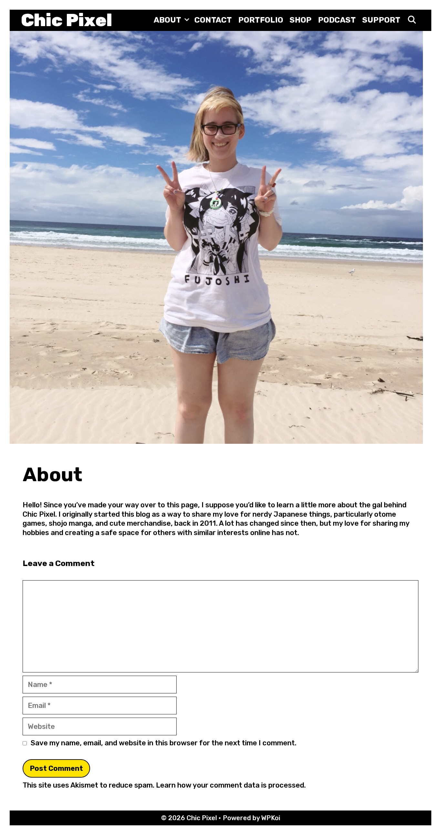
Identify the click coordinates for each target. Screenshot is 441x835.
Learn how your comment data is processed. (231, 785)
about (167, 20)
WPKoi (270, 818)
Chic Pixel (66, 20)
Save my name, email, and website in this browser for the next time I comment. (163, 743)
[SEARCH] (412, 20)
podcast (337, 20)
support (381, 20)
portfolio (260, 20)
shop (301, 20)
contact (213, 20)
